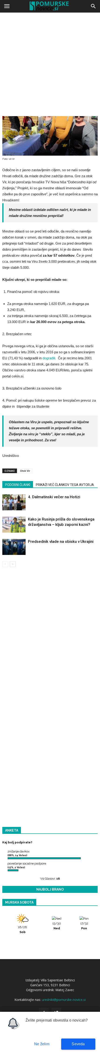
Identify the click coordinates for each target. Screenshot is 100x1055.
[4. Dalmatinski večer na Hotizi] (14, 502)
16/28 (22, 929)
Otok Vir (25, 470)
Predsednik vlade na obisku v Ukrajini (60, 541)
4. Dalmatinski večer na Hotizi (54, 497)
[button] (93, 6)
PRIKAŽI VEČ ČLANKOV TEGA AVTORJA (65, 485)
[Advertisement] (50, 66)
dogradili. (49, 358)
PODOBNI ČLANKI (17, 485)
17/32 (84, 926)
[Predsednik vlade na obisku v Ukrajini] (14, 547)
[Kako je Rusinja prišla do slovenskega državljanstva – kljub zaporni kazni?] (14, 525)
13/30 (56, 926)
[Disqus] (50, 637)
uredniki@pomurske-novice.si (64, 999)
